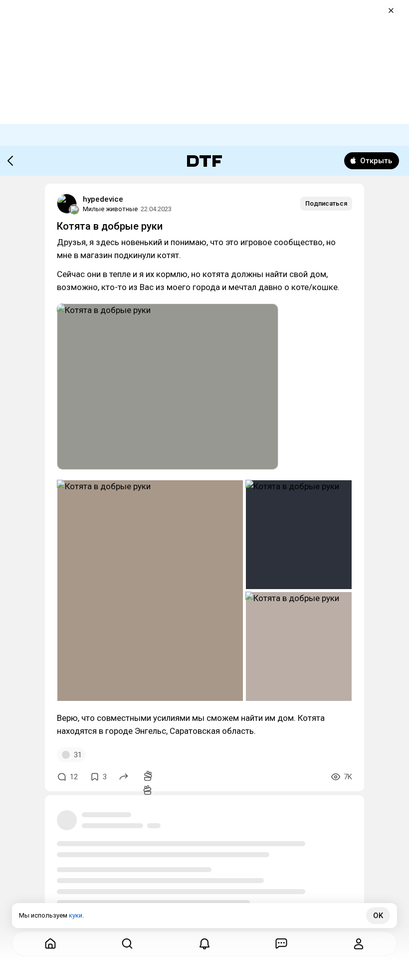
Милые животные (110, 209)
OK (378, 915)
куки (75, 915)
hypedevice (103, 199)
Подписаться (326, 203)
